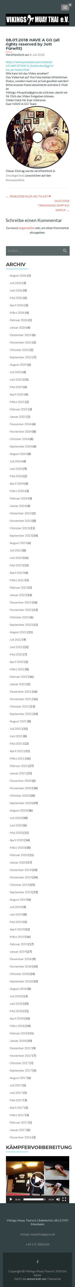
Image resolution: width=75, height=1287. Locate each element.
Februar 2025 (19, 409)
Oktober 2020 (19, 795)
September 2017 (21, 1070)
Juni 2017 (16, 1092)
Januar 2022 (18, 684)
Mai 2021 (16, 743)
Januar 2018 (18, 1040)
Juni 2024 (16, 468)
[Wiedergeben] (11, 1199)
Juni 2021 (16, 736)
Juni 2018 (16, 1003)
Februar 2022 (19, 676)
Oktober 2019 (19, 884)
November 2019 (21, 877)
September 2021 (21, 714)
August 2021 (18, 721)
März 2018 (17, 1026)
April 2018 (17, 1018)
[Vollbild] (64, 1199)
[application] (37, 1179)
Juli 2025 (16, 372)
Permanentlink (15, 180)
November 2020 (21, 788)
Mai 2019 (16, 922)
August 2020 (18, 810)
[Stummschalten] (58, 1199)
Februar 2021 (19, 766)
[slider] (34, 1199)
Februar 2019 (19, 944)
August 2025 (18, 364)
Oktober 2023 (19, 528)
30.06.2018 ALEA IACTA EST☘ (28, 196)
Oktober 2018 (19, 974)
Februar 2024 (19, 498)
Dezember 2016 (20, 1137)
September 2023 (21, 535)
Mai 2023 (16, 565)
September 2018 (21, 981)
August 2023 (18, 543)
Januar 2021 (18, 773)
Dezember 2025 (20, 335)
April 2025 (17, 394)
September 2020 (21, 803)
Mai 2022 (16, 654)
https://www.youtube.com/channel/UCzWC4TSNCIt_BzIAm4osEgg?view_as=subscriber (29, 65)
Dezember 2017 (20, 1048)
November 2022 (21, 609)
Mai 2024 (16, 476)
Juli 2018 (16, 996)
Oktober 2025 (19, 349)
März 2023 (17, 580)
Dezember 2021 (20, 691)
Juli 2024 (16, 461)
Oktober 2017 (19, 1063)
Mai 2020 (16, 832)
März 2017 (17, 1115)
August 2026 (18, 275)
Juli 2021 (16, 728)
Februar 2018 (19, 1033)
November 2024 (21, 431)
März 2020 (17, 847)
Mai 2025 (16, 387)
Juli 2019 (16, 907)
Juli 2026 (16, 283)
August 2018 (18, 988)
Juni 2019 (16, 914)
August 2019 (18, 899)
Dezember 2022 (20, 602)
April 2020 (17, 840)
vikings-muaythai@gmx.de (37, 1234)
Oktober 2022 (19, 617)
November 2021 (21, 699)
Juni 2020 (16, 825)
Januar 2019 (18, 951)
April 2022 (17, 662)
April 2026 (17, 305)
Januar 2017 (18, 1130)
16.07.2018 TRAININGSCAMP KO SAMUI (53, 205)
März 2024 (17, 491)
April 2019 (17, 929)
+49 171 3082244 (37, 1244)
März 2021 (17, 758)
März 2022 (17, 669)
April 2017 (17, 1107)
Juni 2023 (16, 557)
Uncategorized (15, 175)
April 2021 (17, 751)
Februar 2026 (19, 320)
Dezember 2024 (20, 424)
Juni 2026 (16, 290)
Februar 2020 (19, 855)
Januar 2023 (18, 595)
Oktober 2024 (19, 439)
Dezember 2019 (20, 870)
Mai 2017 (16, 1100)
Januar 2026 (18, 327)
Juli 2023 (16, 550)
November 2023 (21, 520)
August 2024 (18, 453)
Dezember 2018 (20, 959)
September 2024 (21, 446)
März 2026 (17, 312)
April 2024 (17, 483)
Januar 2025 (18, 416)
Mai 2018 (16, 1011)
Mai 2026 (16, 297)
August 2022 (18, 632)
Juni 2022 (16, 647)
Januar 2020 (18, 862)
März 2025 (17, 401)
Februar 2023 (19, 587)
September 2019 (21, 892)
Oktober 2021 (19, 706)
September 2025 (21, 357)
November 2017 (21, 1055)
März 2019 (17, 936)
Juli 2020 (16, 818)
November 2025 (21, 342)
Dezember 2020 (20, 780)
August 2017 (18, 1078)
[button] (37, 1179)
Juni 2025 (16, 379)
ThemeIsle (54, 1279)
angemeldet (26, 228)
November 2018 (21, 966)
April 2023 (17, 572)
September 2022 (21, 624)
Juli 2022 (16, 639)
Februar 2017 (19, 1122)
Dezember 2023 (20, 513)
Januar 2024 (18, 505)
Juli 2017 (16, 1085)
